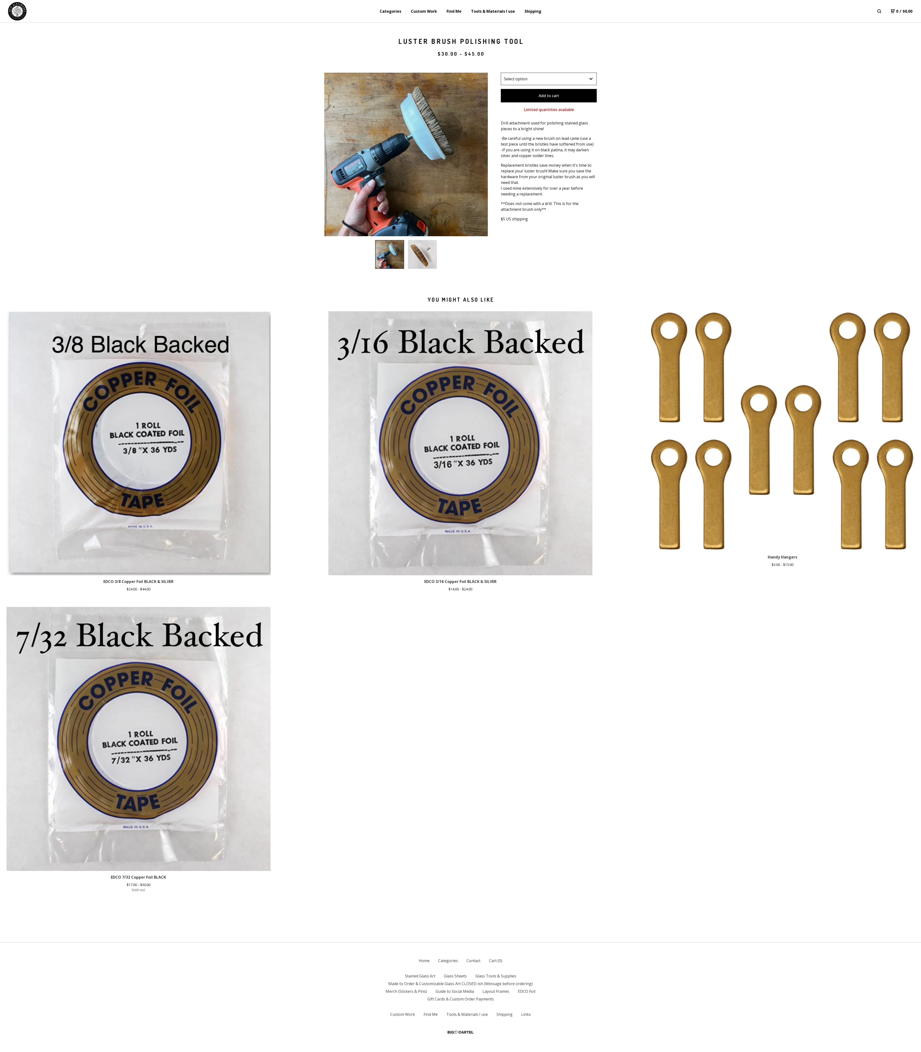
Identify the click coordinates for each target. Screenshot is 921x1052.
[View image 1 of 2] (389, 254)
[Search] (879, 11)
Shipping (533, 11)
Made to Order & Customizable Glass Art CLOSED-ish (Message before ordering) (460, 983)
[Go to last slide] (331, 154)
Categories (390, 11)
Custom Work (424, 11)
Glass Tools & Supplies (495, 976)
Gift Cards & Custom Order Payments (460, 999)
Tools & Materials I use (493, 11)
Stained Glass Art (420, 976)
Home (424, 960)
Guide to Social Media (455, 991)
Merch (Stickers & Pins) (406, 991)
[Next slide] (481, 154)
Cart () (495, 960)
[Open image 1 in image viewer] (406, 154)
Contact (473, 960)
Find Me (454, 11)
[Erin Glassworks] (17, 11)
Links (526, 1014)
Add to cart (549, 95)
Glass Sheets (455, 976)
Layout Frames (496, 991)
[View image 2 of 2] (422, 254)
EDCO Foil (526, 991)
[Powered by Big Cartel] (460, 1032)
